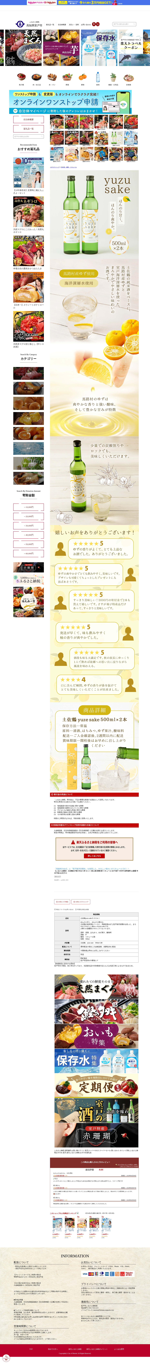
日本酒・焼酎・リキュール (69, 167)
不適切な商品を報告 (83, 909)
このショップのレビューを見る (129, 1166)
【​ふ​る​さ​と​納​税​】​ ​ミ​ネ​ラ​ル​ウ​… (57, 1230)
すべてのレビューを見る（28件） (128, 1164)
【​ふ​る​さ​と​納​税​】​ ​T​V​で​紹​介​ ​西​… (82, 1230)
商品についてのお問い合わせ (64, 909)
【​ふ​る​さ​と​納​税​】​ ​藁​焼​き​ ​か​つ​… (94, 1230)
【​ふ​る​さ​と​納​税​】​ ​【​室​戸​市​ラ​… (69, 1230)
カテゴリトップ (54, 167)
